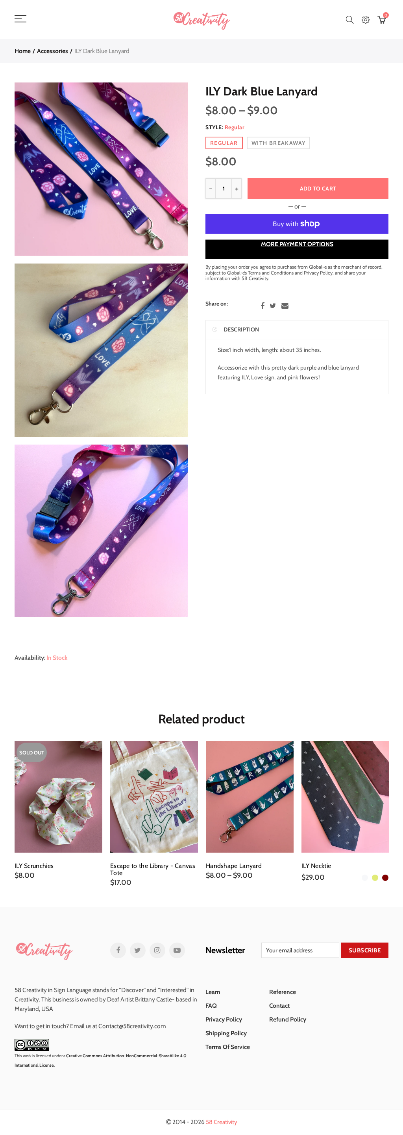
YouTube (177, 950)
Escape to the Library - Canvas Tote (152, 869)
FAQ (211, 1005)
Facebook (262, 305)
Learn (212, 992)
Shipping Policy (226, 1033)
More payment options (297, 244)
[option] (58, 810)
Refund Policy (287, 1019)
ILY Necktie (316, 866)
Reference (282, 992)
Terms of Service (227, 1047)
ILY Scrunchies (34, 866)
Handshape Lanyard (234, 866)
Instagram (157, 950)
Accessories (52, 51)
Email (284, 305)
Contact (279, 1005)
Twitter (273, 305)
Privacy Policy (223, 1019)
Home (23, 51)
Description (241, 329)
